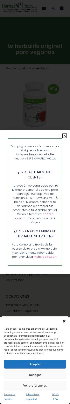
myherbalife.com (45, 257)
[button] (64, 321)
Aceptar (35, 364)
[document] (35, 202)
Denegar (35, 375)
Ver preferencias (35, 385)
